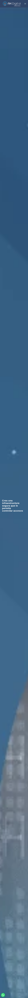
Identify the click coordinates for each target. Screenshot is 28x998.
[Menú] (25, 4)
